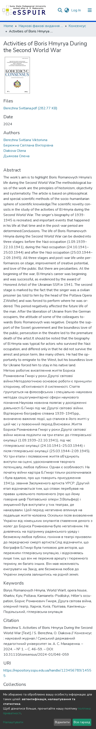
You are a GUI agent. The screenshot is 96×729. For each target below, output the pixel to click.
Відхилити (62, 722)
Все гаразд (82, 722)
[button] (66, 10)
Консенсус (77, 25)
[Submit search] (60, 10)
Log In (76, 10)
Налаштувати (13, 722)
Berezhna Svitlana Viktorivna (25, 140)
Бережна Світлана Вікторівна (28, 145)
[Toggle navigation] (89, 10)
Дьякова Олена (16, 156)
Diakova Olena (14, 150)
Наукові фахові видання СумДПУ (41, 25)
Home (8, 25)
